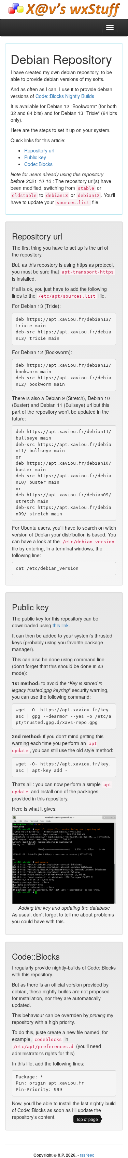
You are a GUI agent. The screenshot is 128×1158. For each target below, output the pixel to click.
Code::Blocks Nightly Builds (64, 96)
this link (61, 625)
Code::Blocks (38, 164)
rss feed (87, 1155)
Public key (35, 157)
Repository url (39, 150)
